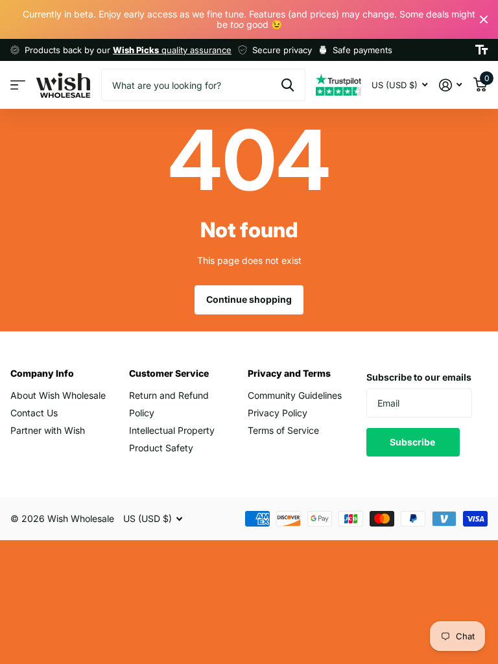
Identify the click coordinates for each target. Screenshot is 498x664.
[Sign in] (450, 85)
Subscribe (413, 441)
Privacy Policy (277, 412)
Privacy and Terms (289, 373)
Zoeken (287, 85)
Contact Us (34, 412)
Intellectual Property (172, 430)
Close (483, 19)
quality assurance (172, 50)
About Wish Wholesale (58, 395)
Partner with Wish (47, 430)
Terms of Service (283, 430)
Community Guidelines (295, 395)
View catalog (17, 85)
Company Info (42, 373)
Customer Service (169, 373)
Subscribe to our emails (418, 377)
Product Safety (161, 447)
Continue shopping (249, 299)
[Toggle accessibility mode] (481, 50)
